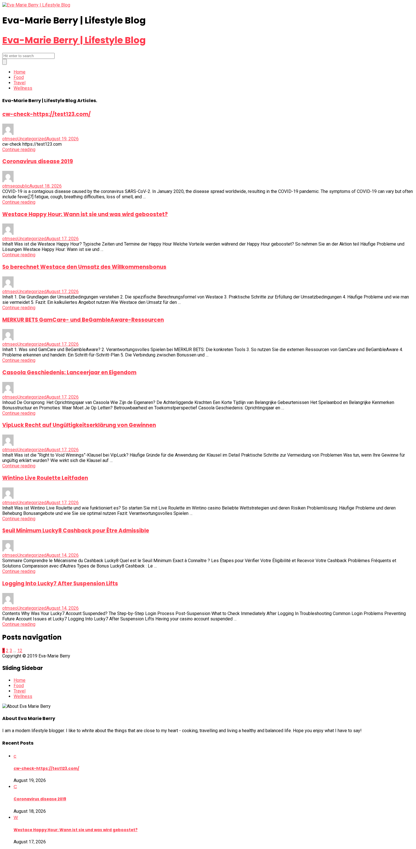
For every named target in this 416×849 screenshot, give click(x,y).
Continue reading (18, 149)
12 (19, 650)
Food (19, 77)
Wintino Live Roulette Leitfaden (45, 478)
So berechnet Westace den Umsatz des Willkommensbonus (84, 267)
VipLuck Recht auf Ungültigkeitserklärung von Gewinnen (79, 425)
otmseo (10, 138)
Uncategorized (32, 138)
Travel (19, 82)
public (23, 186)
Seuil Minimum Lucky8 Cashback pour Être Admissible (75, 530)
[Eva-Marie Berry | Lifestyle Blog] (36, 5)
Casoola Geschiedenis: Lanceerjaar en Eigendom (69, 372)
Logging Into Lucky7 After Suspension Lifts (60, 583)
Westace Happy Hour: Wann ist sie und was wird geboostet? (85, 214)
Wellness (23, 88)
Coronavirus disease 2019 (37, 161)
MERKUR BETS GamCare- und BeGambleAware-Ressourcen (83, 320)
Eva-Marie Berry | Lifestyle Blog (74, 40)
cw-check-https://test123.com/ (46, 114)
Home (19, 72)
